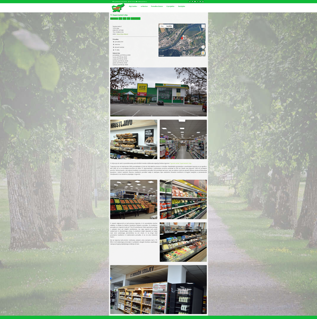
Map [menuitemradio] (162, 26)
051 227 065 (136, 18)
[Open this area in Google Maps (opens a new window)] (161, 55)
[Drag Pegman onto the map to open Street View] (203, 53)
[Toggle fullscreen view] (203, 26)
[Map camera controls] (203, 47)
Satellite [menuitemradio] (169, 26)
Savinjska (181, 6)
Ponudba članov (157, 6)
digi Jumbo (133, 6)
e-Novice (144, 6)
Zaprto (115, 18)
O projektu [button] (170, 6)
